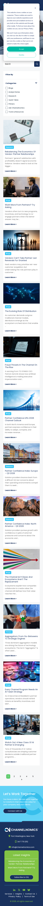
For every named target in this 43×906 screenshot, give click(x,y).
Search (37, 64)
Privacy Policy (14, 896)
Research (12, 96)
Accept (21, 49)
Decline (21, 55)
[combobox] (21, 64)
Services (8, 894)
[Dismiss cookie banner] (35, 8)
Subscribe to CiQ (21, 877)
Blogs (11, 88)
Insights (18, 894)
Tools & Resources (16, 112)
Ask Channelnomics (16, 108)
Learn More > (11, 171)
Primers (12, 104)
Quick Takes (13, 100)
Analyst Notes (14, 92)
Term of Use (29, 896)
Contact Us (30, 894)
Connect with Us (15, 811)
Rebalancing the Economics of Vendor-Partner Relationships (21, 862)
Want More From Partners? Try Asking (21, 869)
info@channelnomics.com (23, 847)
